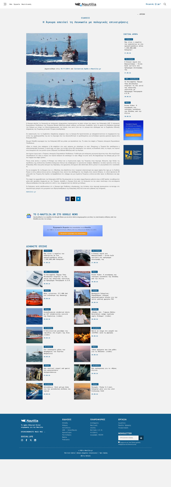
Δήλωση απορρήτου (82, 453)
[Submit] (141, 438)
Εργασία (17, 4)
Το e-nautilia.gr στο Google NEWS (55, 214)
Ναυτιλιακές (26, 4)
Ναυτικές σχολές (94, 426)
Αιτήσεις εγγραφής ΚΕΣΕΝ (96, 433)
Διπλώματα (94, 423)
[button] (67, 199)
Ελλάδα (65, 423)
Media (64, 437)
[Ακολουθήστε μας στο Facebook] (26, 440)
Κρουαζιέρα (66, 432)
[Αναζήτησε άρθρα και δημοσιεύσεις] (165, 4)
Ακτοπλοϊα (66, 428)
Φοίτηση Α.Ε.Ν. (96, 430)
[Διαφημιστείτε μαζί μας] (73, 230)
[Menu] (5, 4)
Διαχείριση (93, 453)
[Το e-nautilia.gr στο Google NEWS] (28, 215)
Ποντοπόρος (66, 435)
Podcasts (66, 439)
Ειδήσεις (85, 18)
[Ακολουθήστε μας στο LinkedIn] (35, 440)
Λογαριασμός (123, 428)
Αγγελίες (122, 423)
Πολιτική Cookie (69, 453)
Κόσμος (65, 425)
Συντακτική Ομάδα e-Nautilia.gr (87, 69)
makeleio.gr (31, 192)
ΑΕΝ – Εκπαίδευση (69, 430)
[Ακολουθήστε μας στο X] (31, 440)
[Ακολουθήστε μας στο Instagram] (22, 440)
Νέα (11, 4)
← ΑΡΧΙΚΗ (141, 14)
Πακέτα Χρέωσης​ (124, 425)
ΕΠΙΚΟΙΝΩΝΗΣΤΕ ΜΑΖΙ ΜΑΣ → (33, 432)
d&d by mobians (86, 456)
